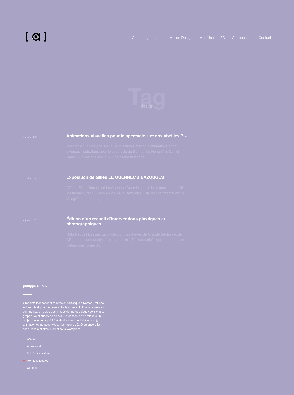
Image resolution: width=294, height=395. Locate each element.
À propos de (242, 37)
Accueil (31, 339)
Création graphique (147, 37)
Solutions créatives (39, 353)
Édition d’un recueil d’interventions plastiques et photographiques (115, 221)
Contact (265, 37)
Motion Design (180, 37)
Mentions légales (37, 360)
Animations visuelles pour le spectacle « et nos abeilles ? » (126, 135)
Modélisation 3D (212, 37)
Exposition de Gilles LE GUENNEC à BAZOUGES (115, 177)
